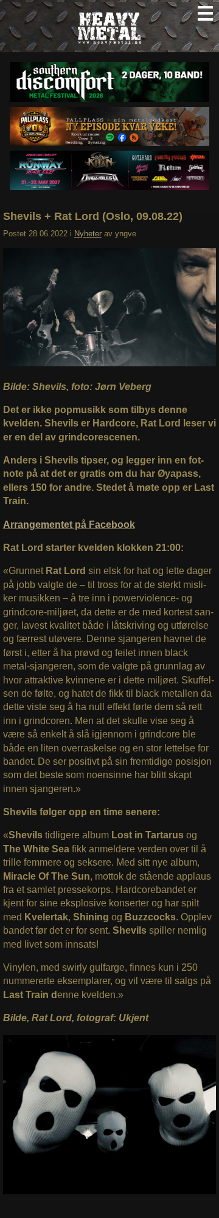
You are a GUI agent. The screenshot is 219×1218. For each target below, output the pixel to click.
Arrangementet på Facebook (69, 524)
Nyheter (88, 233)
